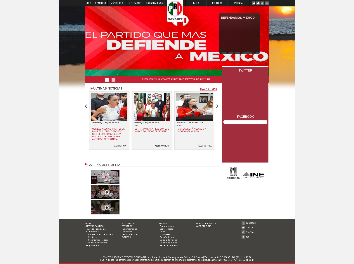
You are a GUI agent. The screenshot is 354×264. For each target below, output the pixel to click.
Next (217, 106)
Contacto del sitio (150, 260)
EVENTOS (217, 3)
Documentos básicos (96, 243)
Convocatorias (130, 229)
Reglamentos (92, 245)
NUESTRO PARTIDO (96, 3)
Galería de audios (168, 243)
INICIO (88, 223)
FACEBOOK (245, 116)
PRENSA (238, 3)
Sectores (92, 237)
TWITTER (245, 70)
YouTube (250, 232)
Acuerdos (127, 232)
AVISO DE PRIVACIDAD (206, 223)
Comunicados (167, 226)
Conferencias (166, 229)
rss (247, 237)
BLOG (196, 3)
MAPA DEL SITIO (203, 226)
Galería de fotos (168, 237)
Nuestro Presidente (96, 229)
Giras (162, 232)
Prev (86, 106)
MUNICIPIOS (117, 3)
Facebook (251, 223)
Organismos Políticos (99, 240)
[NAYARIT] (112, 79)
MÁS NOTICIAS (208, 89)
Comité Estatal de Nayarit (100, 234)
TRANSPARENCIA (155, 3)
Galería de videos (168, 240)
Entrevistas (165, 234)
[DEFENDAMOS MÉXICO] (105, 79)
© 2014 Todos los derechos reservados (120, 260)
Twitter (249, 227)
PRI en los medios (169, 245)
